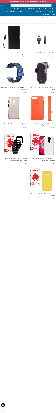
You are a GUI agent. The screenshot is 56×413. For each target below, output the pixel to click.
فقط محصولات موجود (18, 21)
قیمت (36, 21)
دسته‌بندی (29, 21)
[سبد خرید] (2, 5)
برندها (43, 21)
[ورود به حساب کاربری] (5, 5)
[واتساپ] (3, 410)
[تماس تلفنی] (3, 405)
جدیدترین (50, 21)
